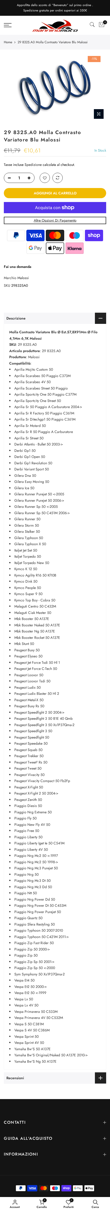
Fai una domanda (17, 266)
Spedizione (33, 164)
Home (8, 42)
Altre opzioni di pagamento (55, 220)
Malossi (23, 277)
